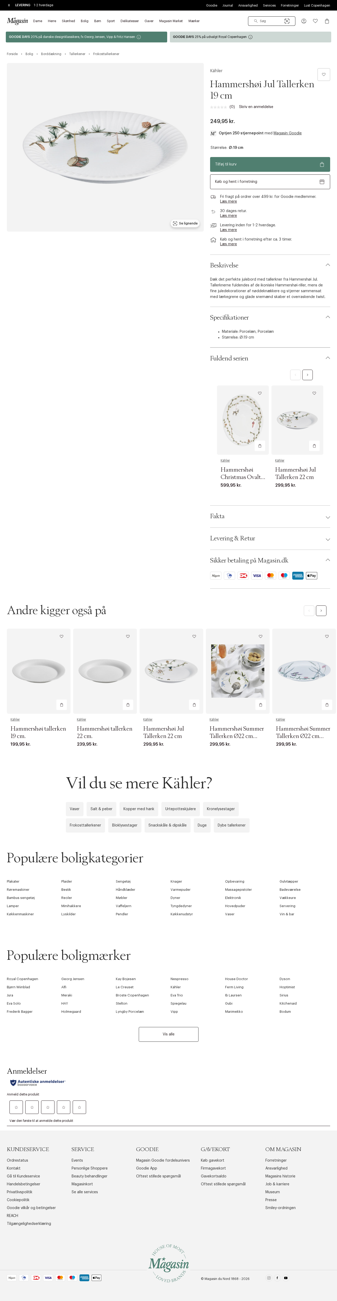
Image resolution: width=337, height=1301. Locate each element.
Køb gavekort (212, 1160)
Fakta (217, 516)
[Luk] (251, 707)
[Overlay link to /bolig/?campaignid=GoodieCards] (86, 37)
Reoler (66, 897)
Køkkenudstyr (182, 914)
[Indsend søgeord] (256, 21)
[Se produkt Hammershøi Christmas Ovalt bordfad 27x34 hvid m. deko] (243, 420)
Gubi (228, 1003)
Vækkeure (288, 897)
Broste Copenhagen (132, 995)
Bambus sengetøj (21, 897)
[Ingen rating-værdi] (220, 107)
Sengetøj (123, 881)
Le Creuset (124, 987)
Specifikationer (229, 318)
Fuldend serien (229, 358)
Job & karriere (277, 1184)
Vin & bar (287, 914)
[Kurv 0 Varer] (327, 21)
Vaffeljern (123, 906)
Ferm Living (234, 987)
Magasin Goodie (288, 133)
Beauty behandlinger (89, 1176)
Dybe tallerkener (232, 825)
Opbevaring (234, 881)
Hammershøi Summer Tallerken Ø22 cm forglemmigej (237, 736)
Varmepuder (181, 889)
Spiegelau (178, 1003)
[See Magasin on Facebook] (277, 1279)
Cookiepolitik (18, 1200)
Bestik (66, 889)
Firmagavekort (213, 1168)
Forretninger (290, 5)
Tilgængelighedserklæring (29, 1224)
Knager (176, 881)
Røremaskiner (18, 889)
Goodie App (146, 1168)
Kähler (216, 71)
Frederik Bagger (20, 1011)
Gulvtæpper (289, 881)
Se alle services (85, 1192)
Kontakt (14, 1168)
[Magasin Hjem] (17, 21)
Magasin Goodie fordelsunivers (163, 1160)
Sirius (284, 995)
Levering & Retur (232, 538)
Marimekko (234, 1011)
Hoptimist (287, 987)
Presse (271, 1200)
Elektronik (233, 897)
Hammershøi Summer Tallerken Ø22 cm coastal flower (303, 736)
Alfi (63, 987)
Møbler (121, 897)
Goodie (211, 5)
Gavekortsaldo (213, 1176)
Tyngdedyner (181, 906)
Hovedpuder (235, 906)
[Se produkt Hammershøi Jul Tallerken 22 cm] (297, 420)
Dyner (175, 897)
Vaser (75, 809)
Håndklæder (125, 889)
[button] (304, 21)
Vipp (174, 1011)
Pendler (122, 914)
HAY (64, 1003)
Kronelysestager (221, 809)
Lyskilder (68, 914)
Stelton (121, 1003)
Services (269, 5)
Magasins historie (280, 1176)
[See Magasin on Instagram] (268, 1279)
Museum (272, 1192)
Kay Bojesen (126, 979)
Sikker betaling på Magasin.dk (249, 560)
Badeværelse (290, 889)
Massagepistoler (238, 889)
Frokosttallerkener (85, 825)
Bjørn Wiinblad (18, 987)
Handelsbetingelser (23, 1184)
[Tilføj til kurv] (260, 446)
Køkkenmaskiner (20, 914)
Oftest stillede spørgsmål (158, 1176)
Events (77, 1160)
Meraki (66, 995)
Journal (227, 5)
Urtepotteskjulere (180, 809)
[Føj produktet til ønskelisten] (324, 74)
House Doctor (236, 979)
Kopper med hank (138, 809)
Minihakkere (71, 906)
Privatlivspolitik (19, 1192)
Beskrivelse (224, 265)
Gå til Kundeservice (23, 1176)
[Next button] (307, 375)
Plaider (66, 881)
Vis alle (169, 1034)
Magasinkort (82, 1184)
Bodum (285, 1011)
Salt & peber (101, 809)
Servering (287, 906)
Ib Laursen (233, 995)
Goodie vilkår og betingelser (31, 1208)
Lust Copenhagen (317, 5)
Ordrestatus (17, 1160)
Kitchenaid (288, 1003)
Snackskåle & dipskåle (167, 825)
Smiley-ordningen (280, 1208)
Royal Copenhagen (22, 979)
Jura (10, 995)
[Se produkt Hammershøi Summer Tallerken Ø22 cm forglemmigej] (238, 671)
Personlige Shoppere (90, 1168)
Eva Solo (14, 1003)
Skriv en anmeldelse (256, 107)
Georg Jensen (72, 979)
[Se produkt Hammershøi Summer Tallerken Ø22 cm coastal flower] (304, 671)
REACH (12, 1216)
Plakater (13, 881)
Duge (202, 825)
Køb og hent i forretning (236, 182)
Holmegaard (71, 1011)
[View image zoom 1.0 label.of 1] (105, 147)
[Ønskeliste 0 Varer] (315, 21)
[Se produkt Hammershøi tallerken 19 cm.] (39, 671)
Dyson (285, 979)
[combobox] (271, 21)
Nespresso (180, 979)
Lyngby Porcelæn (130, 1011)
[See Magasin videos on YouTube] (285, 1279)
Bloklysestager (124, 825)
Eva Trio (177, 995)
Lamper (13, 906)
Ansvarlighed (248, 5)
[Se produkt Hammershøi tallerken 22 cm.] (105, 671)
